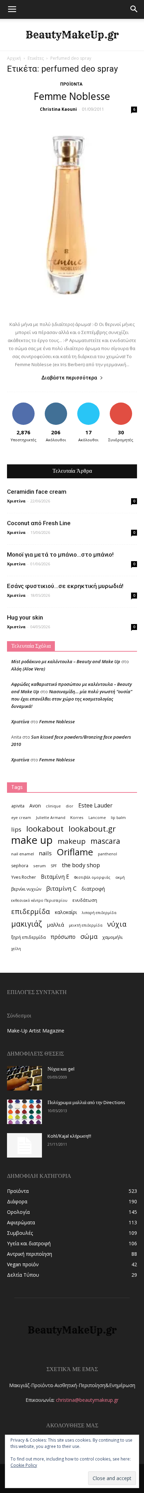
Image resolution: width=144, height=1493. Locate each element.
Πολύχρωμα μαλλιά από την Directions (86, 1103)
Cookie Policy (23, 1465)
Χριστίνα (16, 500)
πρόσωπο (63, 937)
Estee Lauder (95, 805)
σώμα (89, 936)
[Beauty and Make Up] (72, 35)
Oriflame (75, 852)
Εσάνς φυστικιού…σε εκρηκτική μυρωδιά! (65, 585)
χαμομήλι (112, 937)
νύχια (117, 924)
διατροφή (93, 888)
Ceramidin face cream (36, 491)
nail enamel (22, 853)
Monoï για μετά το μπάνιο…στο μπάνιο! (60, 554)
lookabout (45, 828)
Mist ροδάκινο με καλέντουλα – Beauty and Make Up (65, 661)
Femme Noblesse (72, 97)
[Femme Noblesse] (72, 215)
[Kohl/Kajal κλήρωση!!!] (24, 1145)
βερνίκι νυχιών (26, 889)
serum (39, 865)
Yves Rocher (23, 877)
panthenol (107, 853)
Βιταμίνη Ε (55, 876)
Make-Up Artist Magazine (35, 1030)
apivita (17, 806)
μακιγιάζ (26, 923)
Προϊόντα (71, 84)
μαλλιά (55, 924)
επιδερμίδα (30, 911)
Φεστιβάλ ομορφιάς (92, 877)
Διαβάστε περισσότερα (69, 378)
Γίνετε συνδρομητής (121, 408)
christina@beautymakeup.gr (87, 1400)
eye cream (21, 817)
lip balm (118, 817)
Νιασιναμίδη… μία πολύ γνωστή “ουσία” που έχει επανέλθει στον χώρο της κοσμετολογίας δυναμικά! (71, 698)
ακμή (120, 877)
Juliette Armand (50, 817)
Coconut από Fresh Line (39, 523)
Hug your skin (25, 617)
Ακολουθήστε (56, 405)
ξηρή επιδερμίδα (28, 937)
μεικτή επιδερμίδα (85, 925)
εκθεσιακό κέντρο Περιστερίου (39, 900)
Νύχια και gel (61, 1069)
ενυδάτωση (84, 900)
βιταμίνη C (61, 888)
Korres (77, 817)
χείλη (16, 948)
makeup (72, 841)
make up (32, 840)
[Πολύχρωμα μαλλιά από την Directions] (24, 1112)
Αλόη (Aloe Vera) (28, 669)
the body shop (81, 865)
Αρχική (14, 58)
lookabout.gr (92, 828)
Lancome (97, 817)
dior (69, 806)
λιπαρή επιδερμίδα (99, 912)
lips (16, 829)
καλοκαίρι (66, 912)
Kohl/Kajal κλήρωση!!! (69, 1136)
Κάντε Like (23, 405)
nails (45, 853)
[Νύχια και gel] (24, 1078)
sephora (19, 866)
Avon (35, 805)
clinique (53, 806)
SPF (54, 865)
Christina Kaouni (58, 109)
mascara (105, 841)
